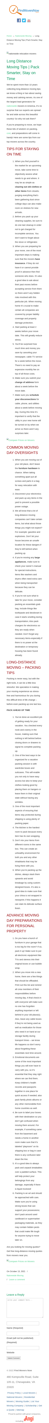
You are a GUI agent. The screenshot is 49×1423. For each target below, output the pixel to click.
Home (9, 36)
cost (9, 133)
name (15, 1328)
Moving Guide (22, 1401)
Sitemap (20, 1410)
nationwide (12, 106)
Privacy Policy (14, 1393)
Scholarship (31, 1405)
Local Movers (29, 1393)
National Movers (14, 1397)
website (10, 1352)
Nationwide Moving (23, 36)
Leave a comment (17, 1279)
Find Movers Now (24, 9)
